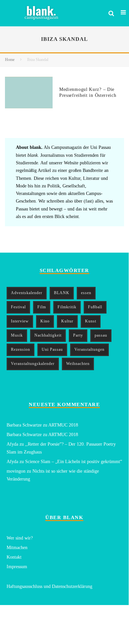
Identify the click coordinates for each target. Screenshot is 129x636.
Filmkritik (67, 307)
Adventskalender (26, 292)
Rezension (20, 349)
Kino (45, 321)
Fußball (95, 307)
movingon (16, 471)
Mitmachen (17, 547)
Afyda (12, 444)
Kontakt (14, 557)
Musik (17, 335)
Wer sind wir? (20, 538)
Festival (18, 307)
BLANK (61, 292)
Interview (20, 321)
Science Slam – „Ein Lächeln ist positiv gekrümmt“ (73, 461)
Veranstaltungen (89, 349)
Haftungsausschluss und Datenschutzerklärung (49, 586)
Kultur (67, 321)
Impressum (17, 566)
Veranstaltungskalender (33, 363)
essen (86, 292)
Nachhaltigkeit (48, 335)
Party (78, 335)
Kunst (90, 321)
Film (41, 307)
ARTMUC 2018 (63, 425)
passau (101, 335)
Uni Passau (52, 349)
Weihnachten (78, 363)
